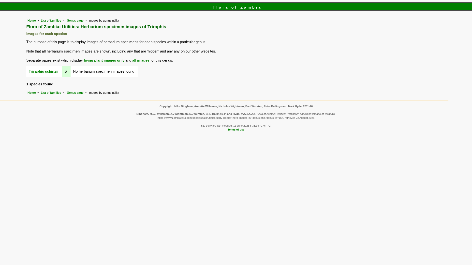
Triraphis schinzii (43, 71)
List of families (51, 20)
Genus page (75, 20)
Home (32, 20)
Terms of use (236, 129)
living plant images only (104, 60)
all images (140, 60)
